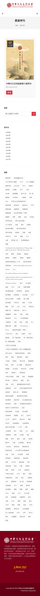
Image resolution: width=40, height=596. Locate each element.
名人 (27, 236)
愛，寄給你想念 (28, 337)
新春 (15, 314)
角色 (22, 477)
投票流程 (8, 265)
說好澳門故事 (27, 262)
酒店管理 (26, 458)
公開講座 (14, 516)
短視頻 (17, 232)
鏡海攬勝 (15, 193)
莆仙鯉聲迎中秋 (18, 178)
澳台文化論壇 (9, 299)
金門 (28, 380)
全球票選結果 (25, 240)
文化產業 (28, 283)
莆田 (18, 439)
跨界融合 (8, 458)
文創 (15, 322)
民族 (24, 505)
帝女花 (7, 423)
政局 (23, 376)
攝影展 (7, 197)
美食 (12, 454)
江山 (26, 431)
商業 (29, 232)
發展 (26, 322)
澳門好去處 (8, 221)
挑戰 (21, 489)
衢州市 (15, 419)
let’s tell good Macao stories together (16, 273)
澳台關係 (8, 489)
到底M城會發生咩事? (26, 388)
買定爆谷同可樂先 (22, 396)
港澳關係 (30, 376)
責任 (6, 357)
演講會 (16, 415)
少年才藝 (26, 493)
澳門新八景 (14, 240)
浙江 (22, 415)
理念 (21, 322)
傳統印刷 (8, 186)
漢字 (22, 224)
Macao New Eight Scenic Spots (23, 265)
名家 (25, 217)
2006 (18, 512)
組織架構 (8, 213)
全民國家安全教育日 (26, 404)
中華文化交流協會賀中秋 (18, 201)
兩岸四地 (16, 400)
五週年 (23, 334)
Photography (24, 326)
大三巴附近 (8, 224)
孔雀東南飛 (25, 423)
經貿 (26, 357)
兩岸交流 (23, 369)
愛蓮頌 (7, 217)
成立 (17, 334)
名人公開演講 (9, 512)
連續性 (29, 258)
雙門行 (7, 442)
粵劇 (29, 419)
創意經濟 (16, 295)
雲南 (13, 505)
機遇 (15, 489)
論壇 (6, 287)
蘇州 (30, 501)
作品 (29, 334)
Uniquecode (32, 590)
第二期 (22, 481)
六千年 (20, 427)
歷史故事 (28, 365)
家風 (19, 341)
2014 (21, 182)
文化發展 (25, 295)
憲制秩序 (14, 481)
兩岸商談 (8, 404)
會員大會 (16, 310)
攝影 (15, 326)
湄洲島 (30, 439)
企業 (16, 477)
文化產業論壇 (24, 318)
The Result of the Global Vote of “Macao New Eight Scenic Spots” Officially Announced (19, 249)
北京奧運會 (25, 509)
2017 (15, 485)
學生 (28, 462)
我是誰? (7, 392)
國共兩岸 (19, 357)
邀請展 (7, 337)
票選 (12, 254)
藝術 (26, 489)
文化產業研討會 (27, 400)
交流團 (22, 435)
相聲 (19, 501)
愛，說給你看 (17, 337)
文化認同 (15, 369)
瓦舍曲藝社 (16, 423)
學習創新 (29, 481)
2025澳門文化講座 (11, 182)
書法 (6, 516)
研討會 (7, 380)
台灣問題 (21, 442)
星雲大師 (22, 516)
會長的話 (16, 446)
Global (7, 269)
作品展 (32, 217)
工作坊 (30, 302)
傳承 (12, 357)
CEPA (32, 205)
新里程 (19, 254)
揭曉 (6, 244)
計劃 (21, 466)
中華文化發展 (9, 474)
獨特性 (7, 258)
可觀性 (15, 258)
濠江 (12, 384)
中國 (14, 442)
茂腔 (21, 314)
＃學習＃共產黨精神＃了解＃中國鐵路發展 (18, 349)
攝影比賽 (8, 326)
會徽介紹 (8, 310)
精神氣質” (22, 372)
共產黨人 (14, 372)
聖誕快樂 (8, 205)
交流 (15, 236)
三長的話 (8, 446)
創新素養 (21, 462)
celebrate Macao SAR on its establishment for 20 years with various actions (19, 278)
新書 (15, 404)
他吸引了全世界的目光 (12, 407)
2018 (18, 474)
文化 (18, 306)
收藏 (13, 493)
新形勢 (28, 485)
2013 (24, 186)
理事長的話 (25, 446)
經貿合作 (25, 205)
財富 (6, 520)
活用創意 (8, 485)
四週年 (15, 361)
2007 (21, 189)
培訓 (15, 466)
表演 (29, 497)
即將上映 (16, 392)
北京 (15, 388)
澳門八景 (23, 193)
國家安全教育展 (20, 353)
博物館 (7, 369)
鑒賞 (32, 489)
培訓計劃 (8, 466)
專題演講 (8, 209)
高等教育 (19, 291)
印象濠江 (15, 380)
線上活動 (26, 299)
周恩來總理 (8, 411)
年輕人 (13, 470)
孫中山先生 (8, 353)
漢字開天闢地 (9, 228)
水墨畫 (19, 299)
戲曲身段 (8, 318)
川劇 (27, 189)
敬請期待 (24, 392)
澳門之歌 (22, 361)
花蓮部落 (22, 497)
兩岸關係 (8, 400)
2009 (7, 505)
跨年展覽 (8, 302)
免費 (6, 462)
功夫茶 (7, 193)
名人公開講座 (30, 182)
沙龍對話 (8, 322)
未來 (19, 470)
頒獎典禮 (30, 361)
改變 (24, 232)
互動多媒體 (26, 287)
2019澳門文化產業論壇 (22, 450)
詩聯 (14, 217)
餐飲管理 (17, 458)
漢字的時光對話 (21, 228)
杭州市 (29, 415)
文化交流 (16, 186)
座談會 (27, 291)
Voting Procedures (11, 283)
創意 (27, 454)
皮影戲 (7, 189)
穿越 (16, 224)
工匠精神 (8, 431)
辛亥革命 (15, 197)
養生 (24, 474)
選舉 (18, 376)
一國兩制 (29, 477)
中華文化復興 (9, 376)
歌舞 (19, 505)
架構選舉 (8, 314)
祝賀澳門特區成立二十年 (12, 262)
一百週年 (23, 197)
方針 (6, 481)
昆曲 (24, 501)
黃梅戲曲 (8, 509)
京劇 (6, 501)
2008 (30, 505)
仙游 (24, 439)
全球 (6, 254)
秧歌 (27, 314)
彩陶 (26, 427)
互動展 (29, 224)
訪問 (30, 197)
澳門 (21, 283)
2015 (19, 493)
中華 (12, 306)
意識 (29, 353)
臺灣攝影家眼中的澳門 (23, 384)
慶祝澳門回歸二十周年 (19, 330)
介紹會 (7, 361)
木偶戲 (15, 189)
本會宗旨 (31, 306)
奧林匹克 (16, 509)
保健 (30, 474)
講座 (21, 236)
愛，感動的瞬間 (10, 341)
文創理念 (26, 470)
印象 (6, 384)
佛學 (29, 516)
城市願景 (8, 295)
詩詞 (6, 372)
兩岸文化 (22, 419)
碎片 (15, 431)
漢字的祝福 (8, 232)
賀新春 (31, 186)
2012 (32, 295)
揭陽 (6, 439)
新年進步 (16, 205)
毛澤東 (31, 369)
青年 (6, 497)
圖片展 (29, 442)
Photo (7, 330)
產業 (21, 485)
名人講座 (19, 365)
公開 (6, 240)
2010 (12, 501)
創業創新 (14, 497)
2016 (7, 493)
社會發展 (8, 415)
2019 (12, 287)
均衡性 (22, 258)
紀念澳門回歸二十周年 (20, 213)
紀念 (23, 407)
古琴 (24, 512)
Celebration (9, 334)
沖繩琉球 (8, 435)
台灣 (19, 287)
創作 (12, 365)
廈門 (12, 439)
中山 (6, 201)
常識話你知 (8, 477)
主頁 (16, 25)
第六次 (24, 310)
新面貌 (26, 254)
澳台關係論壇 (9, 291)
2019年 (13, 462)
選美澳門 (8, 178)
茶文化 (31, 512)
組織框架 (16, 209)
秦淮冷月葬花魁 (10, 427)
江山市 (7, 419)
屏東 (15, 435)
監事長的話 (8, 450)
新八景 (31, 193)
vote (14, 269)
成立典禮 (25, 411)
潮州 (28, 435)
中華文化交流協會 (10, 345)
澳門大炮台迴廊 (20, 221)
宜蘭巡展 (8, 388)
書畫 (19, 217)
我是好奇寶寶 (9, 396)
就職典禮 (25, 209)
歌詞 (6, 365)
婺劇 (32, 431)
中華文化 (8, 236)
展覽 (23, 302)
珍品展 (17, 411)
